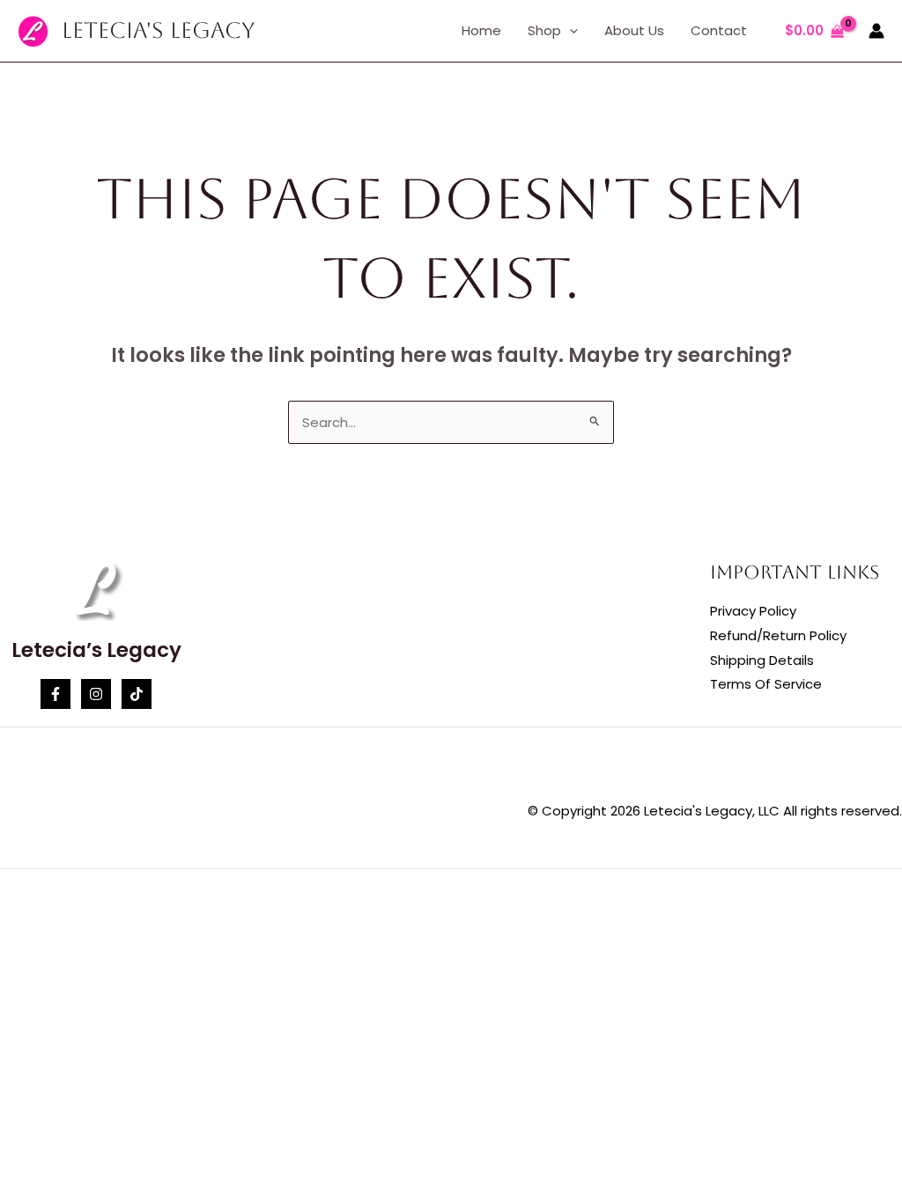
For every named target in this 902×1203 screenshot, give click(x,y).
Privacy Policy (753, 611)
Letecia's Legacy (158, 30)
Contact (719, 30)
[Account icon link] (876, 31)
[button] (569, 31)
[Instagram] (96, 694)
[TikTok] (137, 694)
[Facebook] (55, 694)
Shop (544, 30)
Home (481, 30)
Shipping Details (762, 660)
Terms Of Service (766, 684)
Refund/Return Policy (778, 635)
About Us (634, 30)
